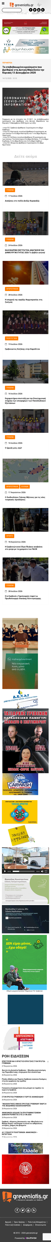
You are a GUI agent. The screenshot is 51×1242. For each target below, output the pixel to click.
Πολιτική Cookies (12, 1225)
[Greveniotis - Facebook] (30, 10)
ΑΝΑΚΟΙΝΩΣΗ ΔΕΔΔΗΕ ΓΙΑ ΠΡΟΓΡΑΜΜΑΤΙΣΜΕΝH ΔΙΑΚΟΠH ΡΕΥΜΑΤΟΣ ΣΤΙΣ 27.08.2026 (21, 1114)
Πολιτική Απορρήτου (37, 1222)
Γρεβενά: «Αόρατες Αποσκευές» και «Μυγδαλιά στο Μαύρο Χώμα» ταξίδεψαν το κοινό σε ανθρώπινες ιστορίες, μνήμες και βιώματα (22, 1123)
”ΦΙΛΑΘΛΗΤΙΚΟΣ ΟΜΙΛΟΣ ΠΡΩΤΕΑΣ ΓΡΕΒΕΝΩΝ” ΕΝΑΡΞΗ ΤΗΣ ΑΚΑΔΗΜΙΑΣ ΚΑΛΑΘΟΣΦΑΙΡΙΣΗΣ (24, 1105)
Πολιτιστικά (11, 338)
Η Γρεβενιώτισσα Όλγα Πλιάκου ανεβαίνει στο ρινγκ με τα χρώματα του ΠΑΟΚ (23, 548)
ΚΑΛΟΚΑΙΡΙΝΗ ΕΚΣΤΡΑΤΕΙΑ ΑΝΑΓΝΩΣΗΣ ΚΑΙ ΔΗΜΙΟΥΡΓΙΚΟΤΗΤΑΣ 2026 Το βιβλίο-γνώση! (25, 251)
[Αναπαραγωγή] (5, 871)
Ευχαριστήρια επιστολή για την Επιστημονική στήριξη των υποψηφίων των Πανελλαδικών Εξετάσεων (25, 400)
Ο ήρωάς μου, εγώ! (13, 448)
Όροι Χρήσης (19, 1222)
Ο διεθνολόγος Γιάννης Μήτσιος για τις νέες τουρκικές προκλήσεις (25, 498)
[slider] (24, 871)
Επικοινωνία (40, 1225)
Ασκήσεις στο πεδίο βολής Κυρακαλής (22, 201)
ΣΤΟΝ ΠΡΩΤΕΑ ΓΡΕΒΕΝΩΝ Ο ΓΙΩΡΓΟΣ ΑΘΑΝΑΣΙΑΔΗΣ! (23, 1097)
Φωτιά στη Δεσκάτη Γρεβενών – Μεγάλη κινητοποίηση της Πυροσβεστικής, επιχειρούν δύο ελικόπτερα (24, 1071)
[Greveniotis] (21, 5)
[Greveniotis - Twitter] (35, 10)
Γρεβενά (10, 190)
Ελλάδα (24, 487)
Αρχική (8, 1222)
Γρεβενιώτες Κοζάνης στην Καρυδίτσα (22, 349)
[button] (25, 860)
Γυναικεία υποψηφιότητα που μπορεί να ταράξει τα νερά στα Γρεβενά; (23, 1089)
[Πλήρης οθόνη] (46, 871)
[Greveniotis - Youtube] (39, 10)
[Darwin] (30, 1238)
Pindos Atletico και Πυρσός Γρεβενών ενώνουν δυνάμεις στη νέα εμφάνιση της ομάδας (24, 1080)
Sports (9, 536)
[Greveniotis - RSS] (43, 10)
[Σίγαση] (42, 871)
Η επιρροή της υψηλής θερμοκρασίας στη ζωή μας (23, 301)
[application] (25, 860)
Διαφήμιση (27, 1225)
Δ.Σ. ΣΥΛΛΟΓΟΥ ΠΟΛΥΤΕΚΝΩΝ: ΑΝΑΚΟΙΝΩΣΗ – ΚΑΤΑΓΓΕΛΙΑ (20, 1133)
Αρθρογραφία (12, 289)
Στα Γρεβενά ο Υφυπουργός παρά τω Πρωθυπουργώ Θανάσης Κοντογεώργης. (23, 597)
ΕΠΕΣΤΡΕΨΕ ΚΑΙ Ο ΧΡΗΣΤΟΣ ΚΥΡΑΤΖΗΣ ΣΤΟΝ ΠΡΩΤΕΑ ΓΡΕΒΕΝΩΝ (23, 1062)
